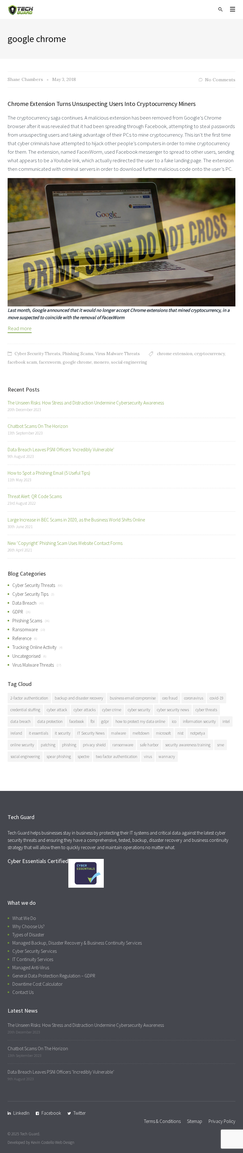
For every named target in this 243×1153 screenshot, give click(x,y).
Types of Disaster (28, 935)
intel (226, 721)
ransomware (122, 745)
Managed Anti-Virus (30, 968)
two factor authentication (116, 756)
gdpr (105, 721)
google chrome (77, 362)
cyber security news (173, 709)
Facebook (51, 1113)
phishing (69, 745)
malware (118, 733)
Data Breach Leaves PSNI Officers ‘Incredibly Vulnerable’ (61, 450)
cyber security (139, 709)
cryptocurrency (209, 353)
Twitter (79, 1113)
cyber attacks (85, 709)
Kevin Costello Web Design (52, 1142)
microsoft (163, 733)
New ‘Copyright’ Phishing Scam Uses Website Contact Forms (65, 543)
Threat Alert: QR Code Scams (35, 496)
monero (101, 362)
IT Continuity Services (32, 959)
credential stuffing (25, 709)
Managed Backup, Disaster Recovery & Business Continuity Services (77, 943)
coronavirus (193, 698)
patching (48, 745)
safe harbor (149, 745)
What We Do (24, 918)
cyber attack (57, 709)
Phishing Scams (77, 353)
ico (174, 721)
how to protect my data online (140, 721)
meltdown (141, 733)
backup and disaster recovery (79, 698)
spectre (83, 756)
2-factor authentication (29, 698)
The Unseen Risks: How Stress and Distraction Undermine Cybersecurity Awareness (86, 403)
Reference (21, 638)
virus (148, 756)
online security (22, 745)
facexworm (50, 362)
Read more (20, 328)
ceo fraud (170, 698)
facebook (76, 721)
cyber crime (111, 709)
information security (199, 721)
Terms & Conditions (162, 1121)
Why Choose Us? (28, 926)
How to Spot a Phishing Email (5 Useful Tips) (49, 473)
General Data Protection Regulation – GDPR (53, 976)
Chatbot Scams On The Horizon (38, 426)
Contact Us (23, 992)
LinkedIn (21, 1113)
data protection (50, 721)
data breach (20, 721)
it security (63, 733)
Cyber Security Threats (37, 353)
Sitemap (194, 1121)
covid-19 (216, 698)
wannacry (167, 756)
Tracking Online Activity (34, 647)
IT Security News (90, 733)
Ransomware (25, 629)
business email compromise (133, 698)
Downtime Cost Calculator (37, 984)
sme (220, 745)
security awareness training (187, 745)
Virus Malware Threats (117, 353)
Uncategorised (26, 656)
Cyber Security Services (34, 951)
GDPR (17, 612)
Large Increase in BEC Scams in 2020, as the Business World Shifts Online (76, 520)
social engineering (129, 362)
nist (181, 733)
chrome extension (174, 353)
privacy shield (94, 745)
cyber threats (206, 709)
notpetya (197, 733)
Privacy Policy (222, 1121)
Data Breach (24, 603)
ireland (16, 733)
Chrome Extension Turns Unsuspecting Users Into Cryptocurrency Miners (101, 104)
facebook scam (22, 362)
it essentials (38, 733)
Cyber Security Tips (30, 594)
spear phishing (59, 756)
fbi (92, 721)
